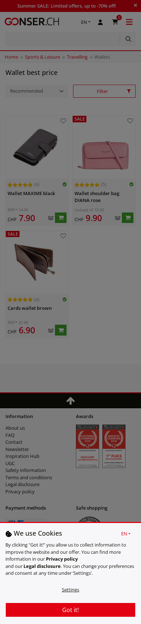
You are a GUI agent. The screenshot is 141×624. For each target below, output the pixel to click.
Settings (70, 589)
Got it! (70, 610)
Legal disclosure (42, 566)
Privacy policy (62, 559)
